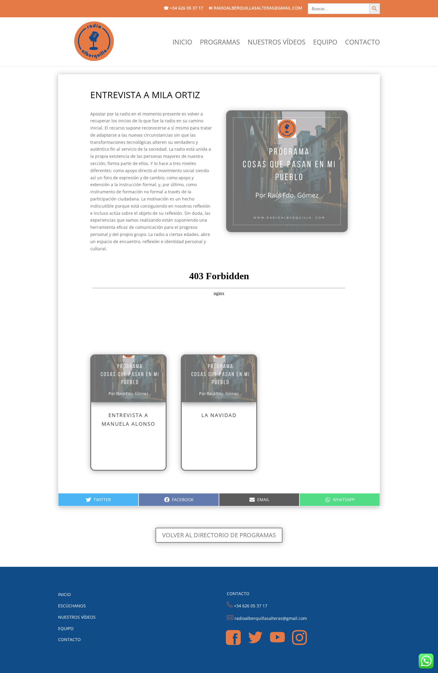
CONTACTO (362, 43)
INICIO (182, 43)
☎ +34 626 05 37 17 (183, 8)
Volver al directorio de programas (219, 535)
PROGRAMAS (220, 43)
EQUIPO (325, 43)
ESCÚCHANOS (72, 606)
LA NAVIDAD (219, 415)
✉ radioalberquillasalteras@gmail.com (255, 8)
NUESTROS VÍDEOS (276, 43)
